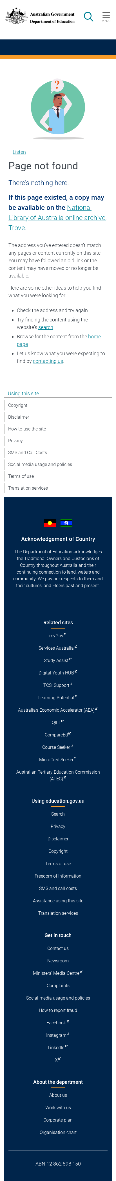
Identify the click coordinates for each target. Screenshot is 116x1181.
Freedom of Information (58, 876)
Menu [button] (106, 21)
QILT (56, 722)
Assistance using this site (58, 900)
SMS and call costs (58, 888)
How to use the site (27, 429)
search (45, 327)
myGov (56, 635)
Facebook (56, 1022)
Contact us (58, 948)
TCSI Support (56, 685)
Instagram (56, 1035)
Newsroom (58, 961)
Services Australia (56, 648)
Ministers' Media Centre (56, 973)
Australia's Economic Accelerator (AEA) (56, 710)
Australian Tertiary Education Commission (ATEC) (58, 775)
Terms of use (21, 476)
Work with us (58, 1107)
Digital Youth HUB (56, 673)
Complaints (58, 985)
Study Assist (56, 660)
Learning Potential (56, 697)
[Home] (36, 16)
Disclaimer (18, 417)
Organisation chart (58, 1132)
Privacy (15, 440)
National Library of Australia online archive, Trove (57, 218)
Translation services (28, 488)
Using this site (23, 393)
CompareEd (56, 735)
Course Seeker (56, 747)
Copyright (17, 405)
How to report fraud (58, 1010)
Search (58, 814)
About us (58, 1095)
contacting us (48, 361)
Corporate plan (58, 1120)
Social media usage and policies (40, 464)
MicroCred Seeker (56, 759)
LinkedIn (56, 1047)
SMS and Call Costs (27, 452)
